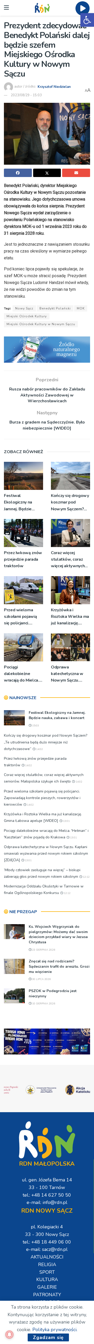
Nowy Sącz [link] (24, 308)
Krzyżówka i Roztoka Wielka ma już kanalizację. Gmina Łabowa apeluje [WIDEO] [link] (70, 617)
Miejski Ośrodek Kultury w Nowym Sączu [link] (41, 324)
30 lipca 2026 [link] (41, 979)
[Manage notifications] (9, 1334)
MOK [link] (81, 308)
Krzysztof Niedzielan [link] (54, 86)
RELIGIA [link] (47, 1264)
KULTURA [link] (47, 1279)
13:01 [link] (66, 821)
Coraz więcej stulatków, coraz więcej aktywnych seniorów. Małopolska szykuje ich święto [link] (70, 560)
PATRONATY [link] (47, 1295)
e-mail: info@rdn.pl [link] (47, 1202)
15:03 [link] (35, 725)
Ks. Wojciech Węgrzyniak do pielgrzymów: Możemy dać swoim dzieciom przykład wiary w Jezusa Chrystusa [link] (58, 934)
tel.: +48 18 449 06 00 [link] (47, 1242)
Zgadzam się (48, 1337)
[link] (87, 20)
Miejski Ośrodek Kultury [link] (27, 316)
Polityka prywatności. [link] (54, 1329)
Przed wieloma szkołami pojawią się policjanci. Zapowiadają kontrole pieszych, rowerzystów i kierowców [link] (21, 617)
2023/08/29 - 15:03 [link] (26, 95)
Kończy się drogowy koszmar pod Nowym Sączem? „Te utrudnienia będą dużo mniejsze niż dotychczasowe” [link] (70, 502)
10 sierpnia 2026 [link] (43, 1003)
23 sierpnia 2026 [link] (43, 950)
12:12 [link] (86, 877)
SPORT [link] (47, 1272)
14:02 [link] (39, 749)
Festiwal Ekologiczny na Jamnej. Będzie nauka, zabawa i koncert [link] (19, 502)
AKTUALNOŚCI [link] (47, 1257)
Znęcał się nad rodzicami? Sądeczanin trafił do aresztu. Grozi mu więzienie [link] (59, 966)
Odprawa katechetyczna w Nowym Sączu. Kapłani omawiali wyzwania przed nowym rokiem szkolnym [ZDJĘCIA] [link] (70, 674)
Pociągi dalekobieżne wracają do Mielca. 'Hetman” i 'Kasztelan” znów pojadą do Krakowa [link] (22, 674)
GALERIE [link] (47, 1287)
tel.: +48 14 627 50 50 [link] (47, 1195)
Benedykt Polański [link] (55, 308)
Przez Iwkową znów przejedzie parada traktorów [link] (23, 559)
